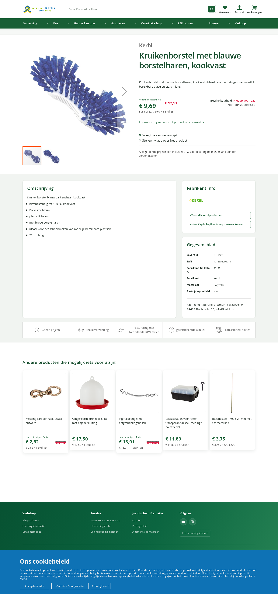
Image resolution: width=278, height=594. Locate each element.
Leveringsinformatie (34, 526)
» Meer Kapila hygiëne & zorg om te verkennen (216, 224)
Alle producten (31, 520)
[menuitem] (34, 23)
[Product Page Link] (46, 412)
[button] (124, 91)
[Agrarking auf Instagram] (192, 521)
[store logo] (39, 9)
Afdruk (23, 579)
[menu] (139, 23)
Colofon (136, 520)
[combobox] (141, 9)
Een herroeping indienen (104, 531)
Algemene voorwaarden (145, 531)
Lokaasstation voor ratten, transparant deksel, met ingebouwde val (184, 423)
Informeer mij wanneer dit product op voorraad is (171, 122)
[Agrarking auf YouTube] (183, 521)
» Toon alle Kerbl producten (205, 215)
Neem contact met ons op (105, 520)
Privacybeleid (139, 526)
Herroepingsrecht (101, 526)
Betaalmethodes (32, 531)
